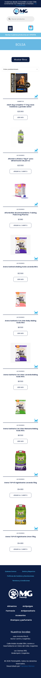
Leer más (20, 117)
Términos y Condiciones (21, 581)
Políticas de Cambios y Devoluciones (20, 576)
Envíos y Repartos (28, 571)
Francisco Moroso (27, 666)
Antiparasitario (28, 611)
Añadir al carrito (20, 171)
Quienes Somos (10, 571)
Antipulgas (28, 606)
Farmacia (10, 611)
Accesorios (20, 155)
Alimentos (20, 101)
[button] (10, 28)
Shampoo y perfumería (21, 620)
